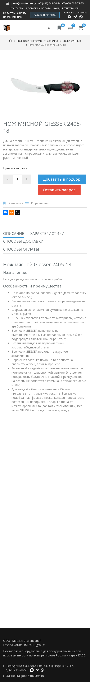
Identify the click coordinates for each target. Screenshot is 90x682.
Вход (56, 8)
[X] (17, 212)
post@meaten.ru (22, 3)
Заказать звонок (45, 15)
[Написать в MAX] (69, 17)
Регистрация (70, 8)
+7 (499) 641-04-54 (49, 3)
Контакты (16, 8)
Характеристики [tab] (47, 233)
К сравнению (40, 203)
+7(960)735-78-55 (15, 670)
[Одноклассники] (11, 212)
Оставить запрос (59, 189)
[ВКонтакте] (5, 212)
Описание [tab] (13, 233)
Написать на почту (14, 13)
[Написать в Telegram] (75, 17)
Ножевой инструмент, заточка (37, 41)
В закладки (15, 203)
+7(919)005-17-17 (61, 666)
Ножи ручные (72, 41)
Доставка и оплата (38, 8)
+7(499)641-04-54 (35, 666)
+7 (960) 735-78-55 (73, 3)
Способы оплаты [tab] (21, 249)
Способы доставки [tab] (23, 241)
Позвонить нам (12, 17)
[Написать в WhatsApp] (81, 17)
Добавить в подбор (61, 179)
